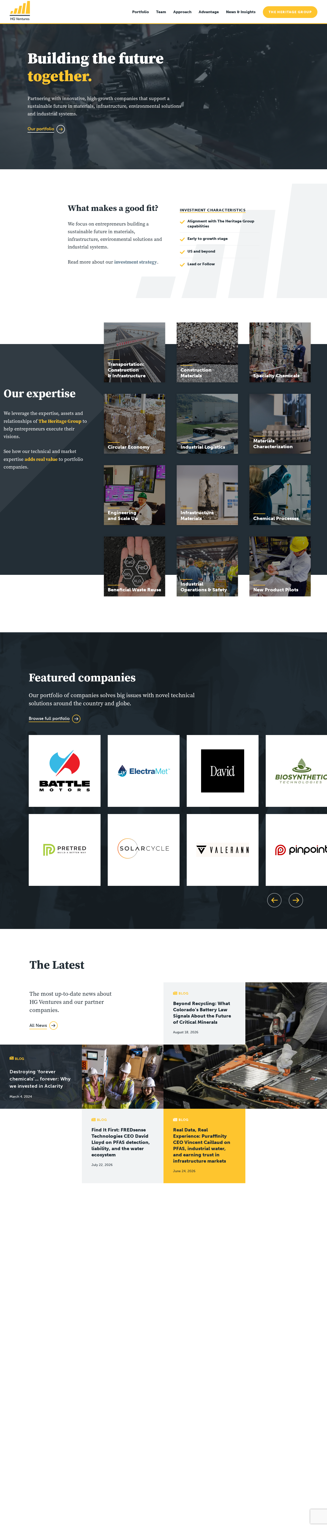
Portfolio (140, 12)
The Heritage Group (290, 12)
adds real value (41, 459)
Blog (184, 993)
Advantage (209, 12)
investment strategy (135, 262)
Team (161, 12)
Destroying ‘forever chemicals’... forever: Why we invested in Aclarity (40, 1079)
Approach (182, 12)
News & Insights (241, 12)
